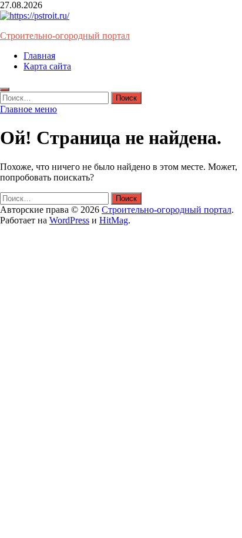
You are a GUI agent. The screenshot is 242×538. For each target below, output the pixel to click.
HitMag (113, 220)
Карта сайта (47, 66)
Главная (39, 56)
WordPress (69, 220)
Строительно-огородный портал (65, 36)
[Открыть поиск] (4, 89)
